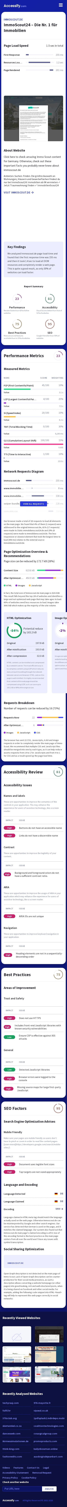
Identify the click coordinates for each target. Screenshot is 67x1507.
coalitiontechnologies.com (49, 1425)
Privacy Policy (10, 1477)
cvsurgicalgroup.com (45, 1433)
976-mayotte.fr (42, 1402)
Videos (6, 1467)
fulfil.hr (6, 1410)
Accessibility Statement (15, 1472)
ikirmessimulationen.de (15, 1441)
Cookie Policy (29, 1477)
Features (18, 1467)
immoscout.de (13, 19)
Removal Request (41, 1472)
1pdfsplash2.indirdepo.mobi (49, 1418)
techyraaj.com (10, 1402)
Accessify (15, 5)
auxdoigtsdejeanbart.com (48, 1456)
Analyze (49, 1488)
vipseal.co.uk (41, 1410)
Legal (46, 1467)
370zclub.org (9, 1418)
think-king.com (10, 1448)
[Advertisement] (33, 85)
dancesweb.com (11, 1433)
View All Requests (33, 503)
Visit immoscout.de (17, 192)
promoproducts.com (45, 1441)
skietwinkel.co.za (12, 1425)
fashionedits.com (12, 1456)
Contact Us (33, 1467)
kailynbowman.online (45, 1448)
